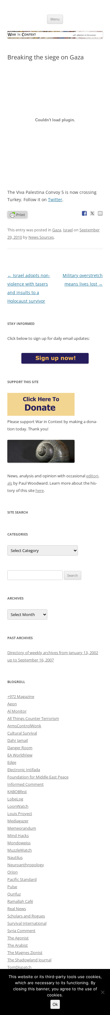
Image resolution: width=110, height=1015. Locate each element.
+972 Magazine (20, 696)
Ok (55, 1004)
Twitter (55, 199)
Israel (68, 230)
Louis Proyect (19, 813)
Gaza (56, 230)
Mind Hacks (18, 835)
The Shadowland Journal (29, 960)
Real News (16, 908)
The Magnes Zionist (24, 952)
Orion (12, 872)
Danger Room (19, 747)
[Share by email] (100, 213)
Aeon (12, 704)
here (39, 490)
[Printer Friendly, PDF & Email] (17, 214)
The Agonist (18, 938)
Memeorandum (21, 828)
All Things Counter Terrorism (33, 718)
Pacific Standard (22, 879)
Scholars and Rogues (26, 916)
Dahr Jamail (17, 740)
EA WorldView (19, 755)
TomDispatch (19, 967)
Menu (55, 19)
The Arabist (17, 945)
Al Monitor (17, 711)
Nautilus (15, 857)
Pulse (12, 886)
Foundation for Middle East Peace (37, 777)
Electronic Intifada (23, 769)
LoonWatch (17, 806)
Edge (11, 762)
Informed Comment (25, 784)
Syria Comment (21, 930)
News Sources (41, 237)
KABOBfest (17, 791)
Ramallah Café (20, 901)
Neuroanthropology (25, 864)
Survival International (26, 923)
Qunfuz (14, 894)
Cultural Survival (22, 733)
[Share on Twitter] (92, 213)
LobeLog (15, 799)
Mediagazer (17, 821)
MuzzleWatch (19, 850)
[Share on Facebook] (84, 213)
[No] (102, 992)
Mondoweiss (19, 843)
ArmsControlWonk (24, 725)
